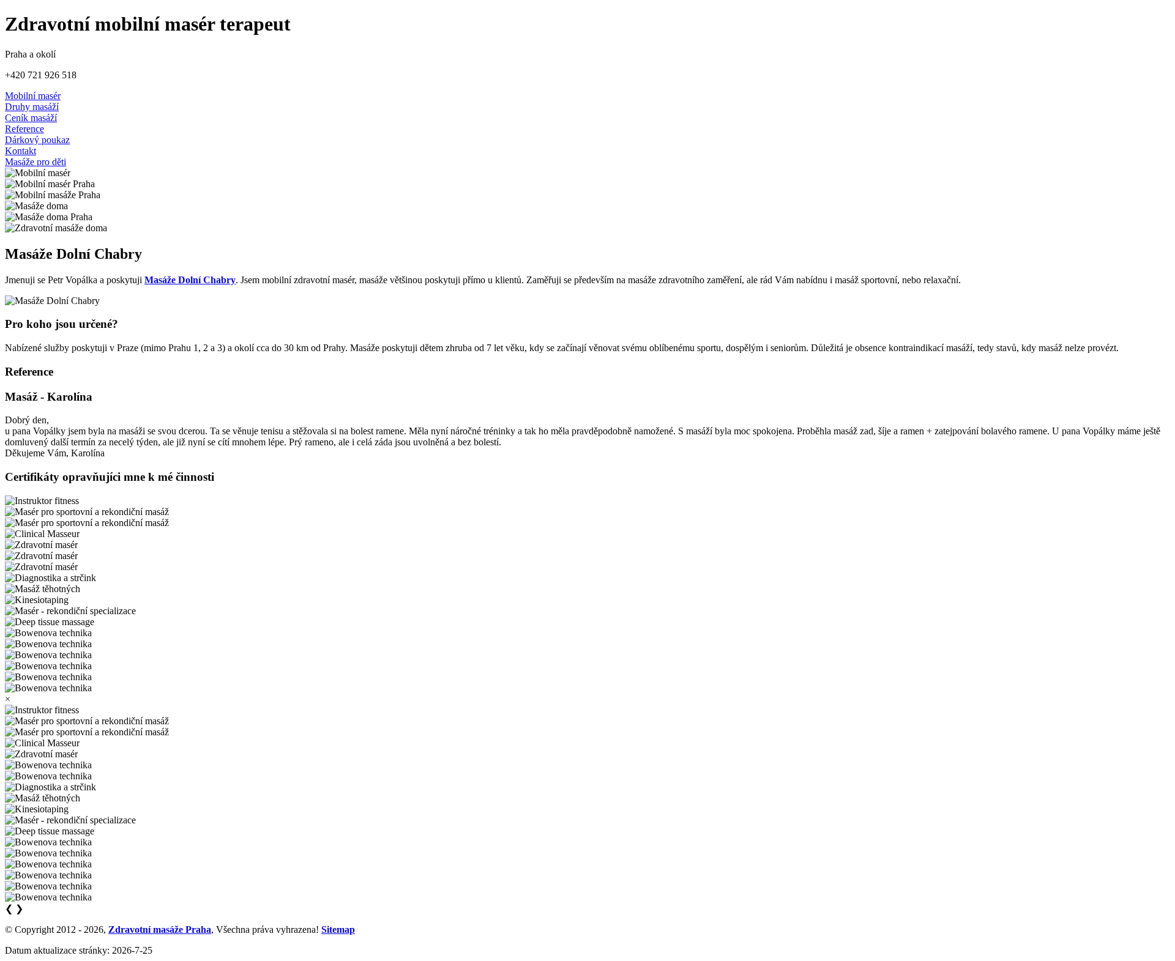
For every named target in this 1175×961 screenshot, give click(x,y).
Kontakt (20, 151)
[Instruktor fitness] (42, 500)
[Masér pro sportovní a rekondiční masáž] (87, 512)
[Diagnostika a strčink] (50, 578)
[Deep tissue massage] (49, 622)
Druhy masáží (32, 107)
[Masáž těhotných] (42, 589)
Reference (24, 129)
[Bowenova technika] (48, 633)
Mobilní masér (33, 96)
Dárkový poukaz (37, 140)
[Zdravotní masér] (41, 545)
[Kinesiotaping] (37, 600)
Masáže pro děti (35, 162)
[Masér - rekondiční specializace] (70, 611)
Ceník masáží (31, 118)
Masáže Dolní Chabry (190, 280)
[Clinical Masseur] (42, 534)
